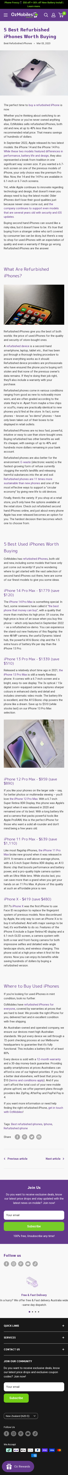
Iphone (48, 1124)
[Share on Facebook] (17, 1137)
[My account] (53, 15)
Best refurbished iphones (26, 1124)
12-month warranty (49, 1059)
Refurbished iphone (16, 1128)
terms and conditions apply (27, 1080)
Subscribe (34, 1226)
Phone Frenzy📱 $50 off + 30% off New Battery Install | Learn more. (34, 4)
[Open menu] (6, 15)
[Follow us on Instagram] (13, 1263)
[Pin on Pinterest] (24, 1137)
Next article (53, 1158)
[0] (61, 15)
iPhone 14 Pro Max (20, 602)
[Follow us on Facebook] (6, 1263)
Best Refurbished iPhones (18, 43)
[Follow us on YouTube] (28, 1263)
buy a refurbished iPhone (44, 105)
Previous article (17, 1158)
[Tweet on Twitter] (31, 1137)
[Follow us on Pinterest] (20, 1263)
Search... (46, 15)
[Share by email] (39, 1137)
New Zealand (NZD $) (17, 1416)
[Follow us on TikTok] (35, 1263)
